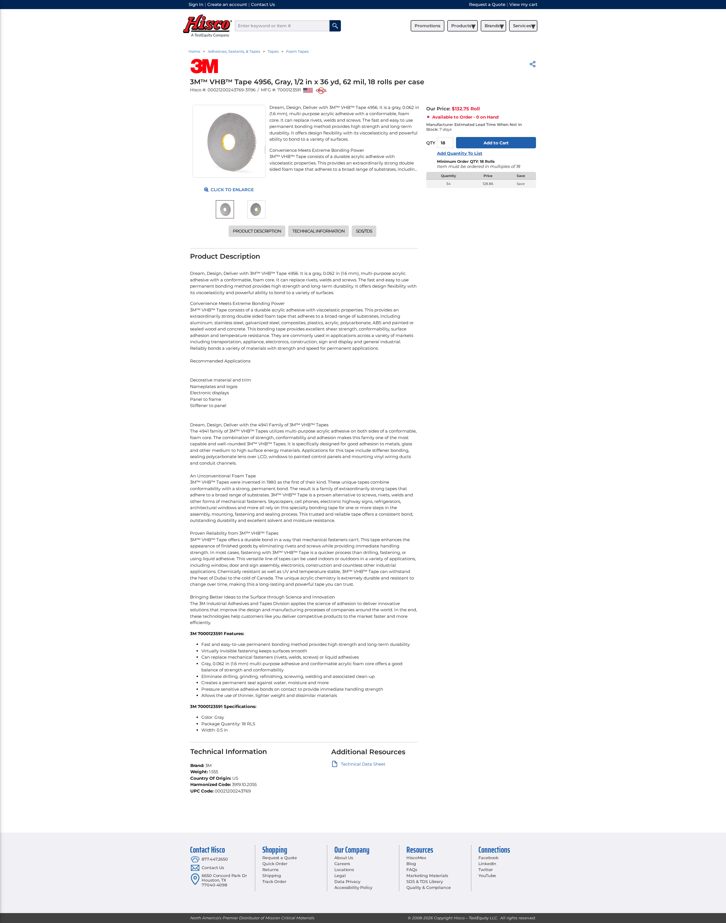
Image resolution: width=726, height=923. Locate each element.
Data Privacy (347, 881)
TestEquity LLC (483, 918)
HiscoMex (416, 857)
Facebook (488, 857)
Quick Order (274, 863)
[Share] (532, 65)
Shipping (271, 875)
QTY (430, 143)
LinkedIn (487, 863)
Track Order (274, 881)
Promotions (427, 25)
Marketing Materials (427, 875)
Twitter (485, 869)
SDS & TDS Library (424, 881)
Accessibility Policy (353, 887)
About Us (343, 857)
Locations (344, 869)
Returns (270, 869)
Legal (339, 875)
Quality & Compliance (428, 887)
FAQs (411, 869)
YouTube (487, 875)
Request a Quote (279, 857)
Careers (342, 863)
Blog (411, 863)
